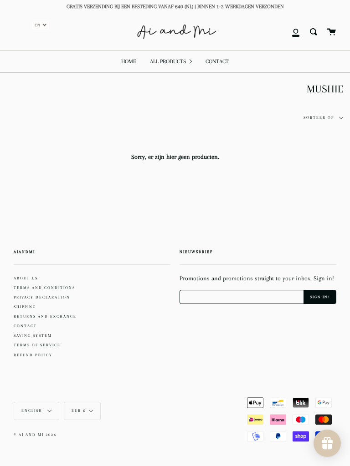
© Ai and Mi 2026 (35, 435)
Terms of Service (37, 345)
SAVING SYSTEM (33, 335)
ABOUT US (26, 278)
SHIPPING (25, 306)
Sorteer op (320, 118)
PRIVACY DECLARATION (42, 297)
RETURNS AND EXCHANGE (45, 316)
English (32, 411)
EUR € (79, 411)
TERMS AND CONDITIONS (44, 287)
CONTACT (25, 326)
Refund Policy (33, 355)
